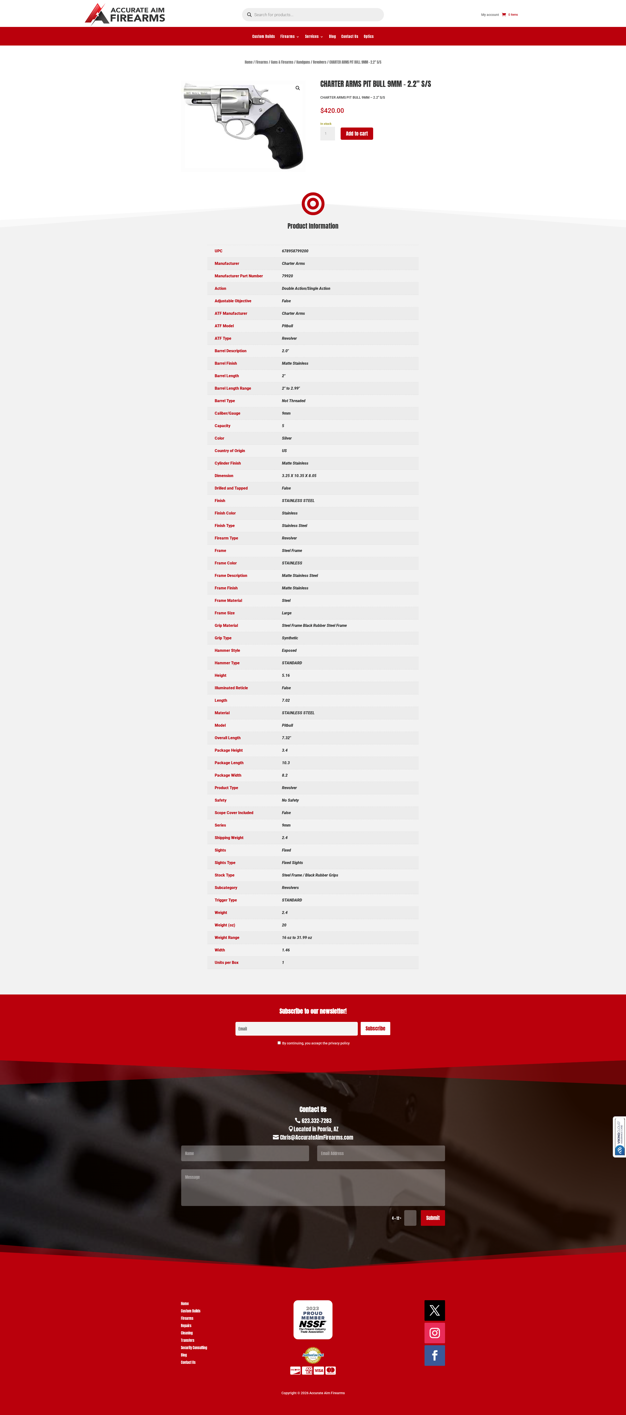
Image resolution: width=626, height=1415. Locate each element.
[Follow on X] (435, 1310)
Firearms (287, 37)
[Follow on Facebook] (435, 1355)
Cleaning (187, 1334)
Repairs (186, 1326)
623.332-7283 (317, 1121)
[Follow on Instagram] (435, 1333)
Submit (433, 1218)
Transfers (187, 1341)
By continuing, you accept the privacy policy (316, 1043)
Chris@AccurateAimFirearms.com (316, 1137)
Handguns (303, 62)
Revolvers (319, 62)
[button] (297, 88)
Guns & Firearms (282, 62)
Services (312, 37)
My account (490, 15)
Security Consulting (194, 1348)
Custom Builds (263, 37)
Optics (369, 37)
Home (249, 62)
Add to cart (357, 133)
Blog (332, 37)
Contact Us (349, 37)
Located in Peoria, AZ (316, 1129)
